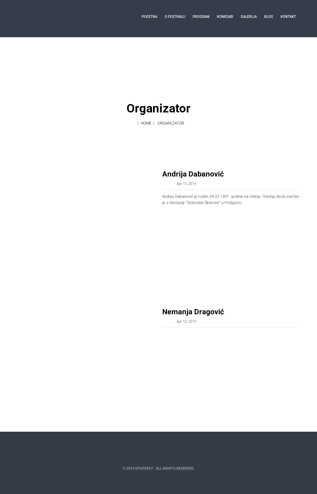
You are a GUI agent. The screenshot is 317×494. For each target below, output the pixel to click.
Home (146, 123)
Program (201, 17)
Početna (149, 17)
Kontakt (288, 17)
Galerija (249, 17)
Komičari (225, 17)
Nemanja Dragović (193, 311)
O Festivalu (175, 17)
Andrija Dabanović (193, 174)
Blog (268, 17)
